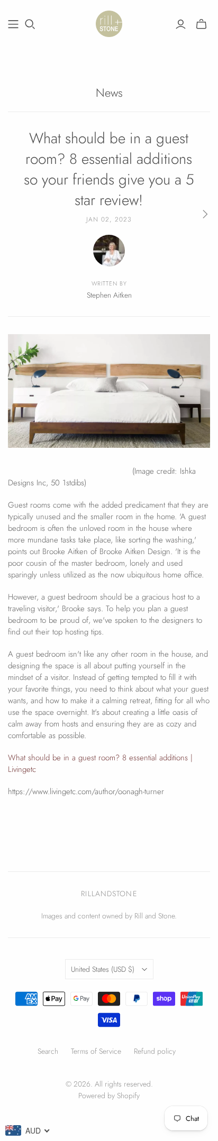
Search (48, 1051)
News (109, 92)
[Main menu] (13, 24)
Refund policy (155, 1051)
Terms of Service (96, 1051)
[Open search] (30, 24)
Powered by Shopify (109, 1095)
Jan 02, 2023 (109, 219)
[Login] (180, 24)
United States (102, 969)
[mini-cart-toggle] (201, 24)
